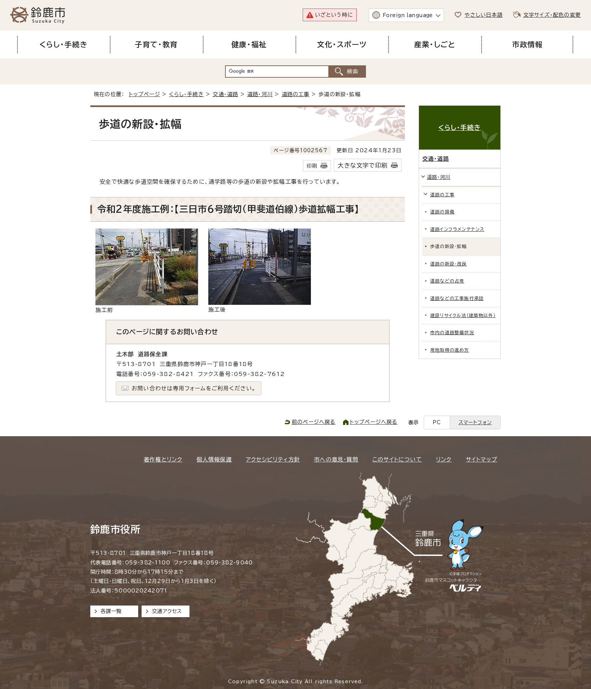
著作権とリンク (163, 459)
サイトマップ (481, 459)
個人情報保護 (214, 459)
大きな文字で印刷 (363, 165)
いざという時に (334, 14)
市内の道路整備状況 (452, 332)
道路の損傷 (442, 212)
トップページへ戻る (374, 422)
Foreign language (408, 15)
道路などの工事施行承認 (457, 298)
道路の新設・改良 (448, 264)
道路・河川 (260, 94)
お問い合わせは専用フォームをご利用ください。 (194, 388)
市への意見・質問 (336, 459)
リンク (444, 459)
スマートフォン (475, 422)
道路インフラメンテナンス (457, 229)
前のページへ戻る (314, 422)
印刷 (312, 165)
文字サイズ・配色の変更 (552, 14)
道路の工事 (296, 94)
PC (437, 422)
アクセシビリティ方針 (273, 459)
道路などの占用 (447, 281)
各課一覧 (111, 611)
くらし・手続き (186, 94)
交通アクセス (167, 611)
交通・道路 (225, 94)
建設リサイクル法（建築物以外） (463, 315)
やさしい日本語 (483, 14)
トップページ (144, 94)
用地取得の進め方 (449, 350)
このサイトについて (397, 459)
